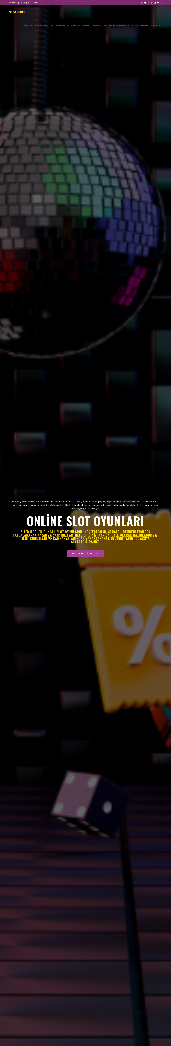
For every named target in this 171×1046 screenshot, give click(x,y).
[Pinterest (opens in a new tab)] (148, 2)
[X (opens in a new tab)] (141, 2)
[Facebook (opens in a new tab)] (145, 2)
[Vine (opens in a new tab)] (161, 2)
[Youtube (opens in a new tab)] (158, 2)
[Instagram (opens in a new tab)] (151, 2)
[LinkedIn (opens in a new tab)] (154, 2)
